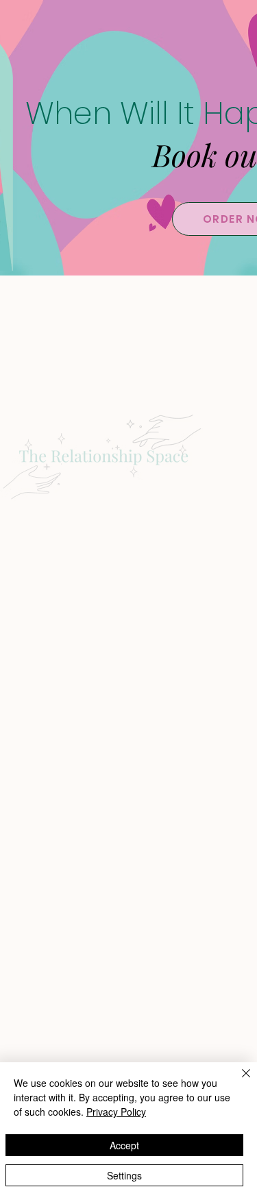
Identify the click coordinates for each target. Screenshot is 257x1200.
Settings (124, 1175)
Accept (124, 1145)
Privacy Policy (116, 1111)
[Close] (237, 1081)
